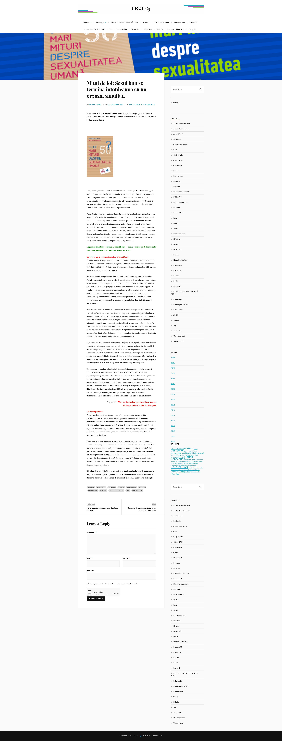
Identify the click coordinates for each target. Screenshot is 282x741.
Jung (198, 470)
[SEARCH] (200, 89)
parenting (187, 451)
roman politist (184, 472)
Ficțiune (86, 22)
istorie (186, 470)
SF (183, 463)
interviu (180, 463)
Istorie (175, 218)
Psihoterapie (178, 310)
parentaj (196, 449)
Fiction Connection (180, 202)
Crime (175, 171)
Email (126, 558)
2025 (173, 363)
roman (188, 448)
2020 (173, 389)
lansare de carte (175, 461)
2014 (173, 420)
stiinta (189, 465)
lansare (193, 472)
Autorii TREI (194, 22)
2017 (173, 405)
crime (181, 455)
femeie (121, 487)
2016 (173, 410)
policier (181, 470)
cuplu (197, 472)
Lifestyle (191, 29)
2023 (173, 373)
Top (110, 29)
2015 (173, 415)
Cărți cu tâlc (178, 155)
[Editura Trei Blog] (141, 12)
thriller (177, 455)
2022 (173, 378)
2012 (173, 431)
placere (103, 490)
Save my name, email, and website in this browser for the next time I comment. (113, 584)
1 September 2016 (115, 105)
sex (127, 490)
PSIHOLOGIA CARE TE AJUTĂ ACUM (124, 22)
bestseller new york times (191, 463)
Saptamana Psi (192, 470)
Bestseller (135, 29)
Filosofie (176, 207)
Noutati (160, 29)
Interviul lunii (178, 213)
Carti (175, 150)
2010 (173, 441)
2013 (173, 426)
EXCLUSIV (177, 197)
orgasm (142, 487)
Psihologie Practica (145, 105)
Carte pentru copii (162, 22)
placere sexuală (116, 490)
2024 (173, 368)
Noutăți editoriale (180, 260)
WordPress (134, 736)
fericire (201, 467)
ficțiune (174, 471)
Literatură (177, 249)
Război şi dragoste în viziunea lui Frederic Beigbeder (142, 509)
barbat (91, 487)
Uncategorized (179, 336)
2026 (173, 357)
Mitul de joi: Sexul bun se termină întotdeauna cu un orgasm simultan (116, 89)
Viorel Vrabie (95, 105)
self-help (196, 461)
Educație (146, 22)
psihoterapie (183, 461)
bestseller (177, 450)
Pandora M (177, 265)
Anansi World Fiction (175, 29)
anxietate (190, 461)
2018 (173, 399)
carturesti (201, 453)
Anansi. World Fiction (181, 129)
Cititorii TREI (122, 29)
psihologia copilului (193, 468)
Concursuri (177, 165)
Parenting (177, 270)
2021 (173, 384)
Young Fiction (179, 22)
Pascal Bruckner (175, 470)
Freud (172, 455)
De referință (178, 176)
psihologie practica (191, 459)
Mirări (132, 105)
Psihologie (100, 22)
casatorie (101, 487)
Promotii (176, 286)
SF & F (175, 315)
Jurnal (175, 228)
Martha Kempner (148, 405)
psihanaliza (175, 474)
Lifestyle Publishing (191, 453)
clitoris (112, 487)
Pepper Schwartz (133, 405)
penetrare (92, 490)
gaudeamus (194, 465)
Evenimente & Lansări (95, 29)
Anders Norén (156, 736)
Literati (176, 244)
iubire (179, 453)
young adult (200, 459)
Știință (176, 320)
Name (90, 558)
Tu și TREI (148, 29)
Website (90, 571)
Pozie (175, 281)
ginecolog (131, 487)
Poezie (176, 276)
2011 (173, 436)
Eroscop (176, 186)
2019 (173, 394)
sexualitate (137, 490)
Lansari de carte (179, 234)
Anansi (183, 453)
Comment (92, 532)
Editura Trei (179, 467)
